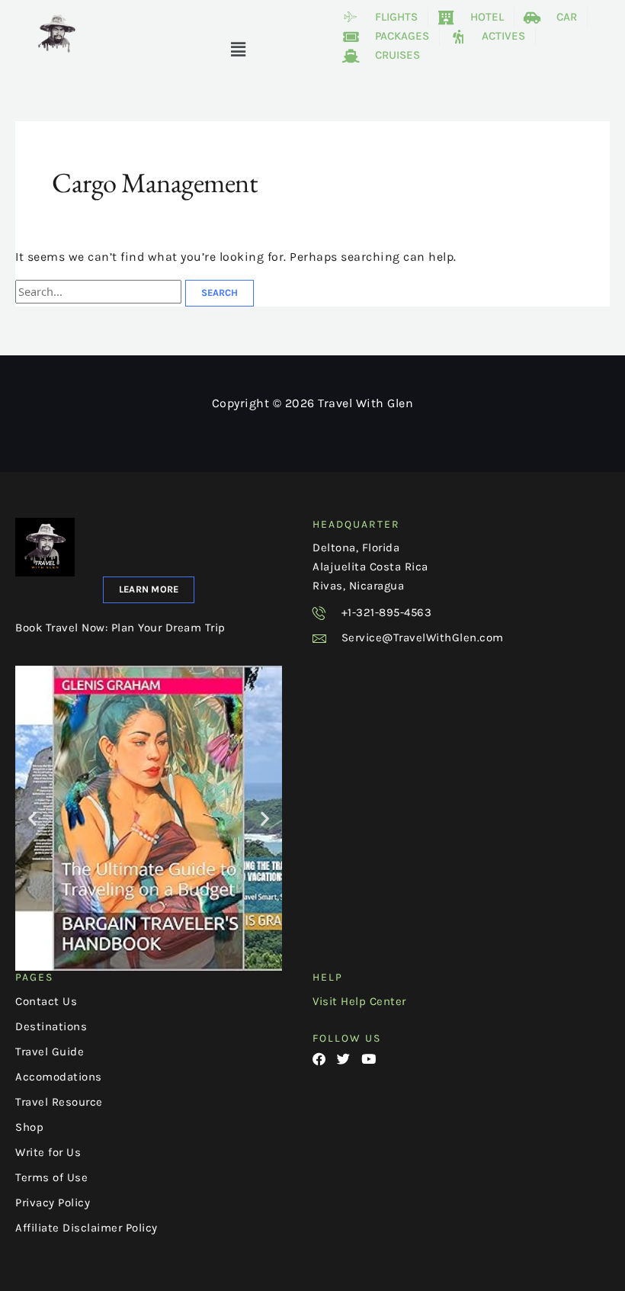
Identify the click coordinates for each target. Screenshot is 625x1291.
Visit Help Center (359, 1001)
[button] (238, 50)
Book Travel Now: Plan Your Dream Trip (120, 627)
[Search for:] (100, 291)
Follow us (346, 1038)
